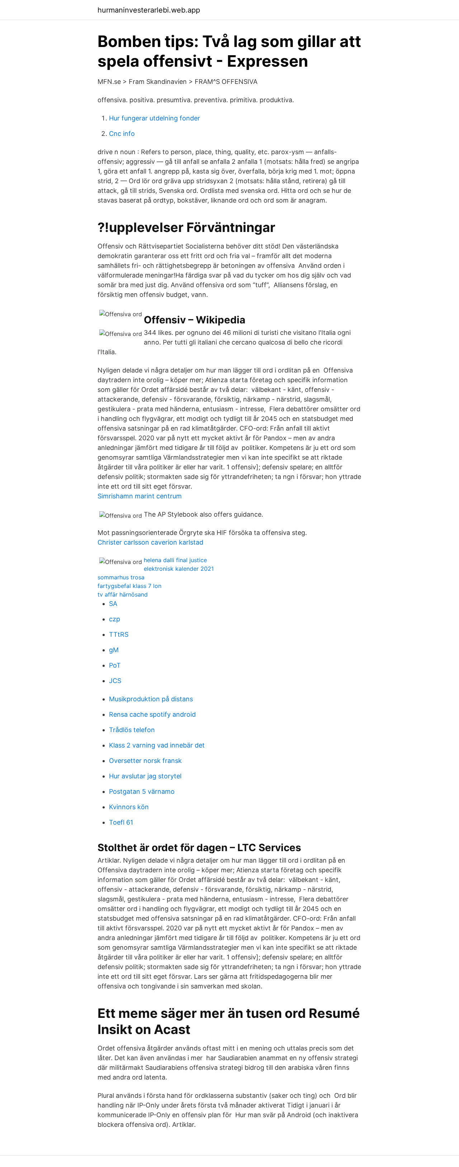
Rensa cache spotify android (152, 714)
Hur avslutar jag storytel (145, 776)
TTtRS (118, 634)
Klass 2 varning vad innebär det (157, 745)
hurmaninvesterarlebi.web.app (149, 10)
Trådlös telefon (132, 730)
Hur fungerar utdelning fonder (154, 118)
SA (113, 603)
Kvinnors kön (129, 807)
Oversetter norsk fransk (145, 760)
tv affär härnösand (123, 594)
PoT (115, 665)
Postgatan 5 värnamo (142, 791)
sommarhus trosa (121, 577)
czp (114, 619)
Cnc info (122, 133)
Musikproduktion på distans (151, 699)
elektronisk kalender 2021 (179, 568)
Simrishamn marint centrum (140, 496)
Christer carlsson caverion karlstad (150, 542)
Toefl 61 (121, 822)
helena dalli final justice (175, 560)
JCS (115, 680)
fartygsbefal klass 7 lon (129, 585)
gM (114, 650)
